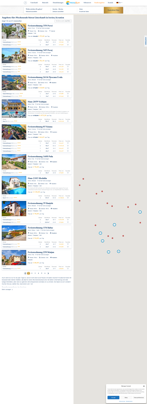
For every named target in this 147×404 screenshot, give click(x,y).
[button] (144, 386)
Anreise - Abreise (58, 9)
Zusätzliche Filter (113, 10)
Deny (126, 397)
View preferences (139, 397)
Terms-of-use (122, 401)
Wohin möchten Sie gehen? (34, 9)
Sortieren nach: (63, 21)
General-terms (129, 401)
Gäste (81, 9)
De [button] (120, 3)
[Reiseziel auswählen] (37, 11)
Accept (113, 397)
